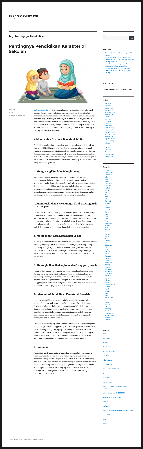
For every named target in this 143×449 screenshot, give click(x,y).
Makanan (108, 256)
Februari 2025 (109, 128)
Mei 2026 (108, 104)
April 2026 (108, 106)
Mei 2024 (108, 147)
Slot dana (106, 356)
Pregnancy (108, 274)
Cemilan (107, 190)
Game (106, 219)
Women (107, 320)
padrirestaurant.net (23, 15)
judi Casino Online (109, 351)
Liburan (107, 252)
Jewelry (107, 241)
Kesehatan (108, 245)
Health (107, 227)
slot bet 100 (106, 338)
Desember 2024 (110, 132)
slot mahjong (107, 364)
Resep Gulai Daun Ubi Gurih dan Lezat (117, 57)
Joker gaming (107, 360)
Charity (107, 192)
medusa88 (106, 406)
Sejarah (107, 291)
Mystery (107, 265)
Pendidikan (108, 271)
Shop (106, 293)
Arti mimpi (108, 175)
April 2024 (108, 150)
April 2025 (108, 123)
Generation (108, 223)
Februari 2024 (109, 154)
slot (104, 373)
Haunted (107, 225)
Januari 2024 (109, 156)
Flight (107, 212)
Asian (106, 177)
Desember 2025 (110, 110)
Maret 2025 (108, 125)
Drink (106, 199)
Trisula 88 (106, 378)
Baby (106, 179)
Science (107, 287)
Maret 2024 (108, 152)
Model (107, 260)
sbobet (105, 419)
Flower (107, 214)
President (108, 276)
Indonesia (108, 232)
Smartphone (109, 298)
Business (108, 186)
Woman (107, 317)
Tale (106, 306)
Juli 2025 (107, 117)
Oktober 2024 (109, 136)
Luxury (107, 254)
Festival (107, 210)
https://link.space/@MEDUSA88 (114, 393)
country (107, 194)
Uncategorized (109, 313)
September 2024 (110, 139)
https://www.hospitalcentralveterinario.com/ (118, 410)
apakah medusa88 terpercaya (112, 397)
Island (107, 236)
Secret (107, 289)
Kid (106, 247)
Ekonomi (108, 201)
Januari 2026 (109, 108)
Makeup (107, 258)
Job (106, 243)
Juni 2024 (108, 145)
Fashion (107, 208)
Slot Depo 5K (107, 402)
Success (107, 304)
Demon (107, 197)
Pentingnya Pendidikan (17, 115)
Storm (107, 302)
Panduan (107, 267)
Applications (109, 173)
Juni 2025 (108, 119)
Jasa (106, 238)
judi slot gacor (107, 382)
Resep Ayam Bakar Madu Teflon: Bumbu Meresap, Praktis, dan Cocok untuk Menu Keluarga (118, 70)
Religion (107, 280)
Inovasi (107, 234)
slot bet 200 (107, 415)
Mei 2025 (108, 121)
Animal (107, 170)
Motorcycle (108, 263)
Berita (11, 113)
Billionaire (108, 184)
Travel (107, 311)
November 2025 (110, 112)
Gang (106, 221)
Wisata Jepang (109, 315)
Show (106, 295)
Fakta (106, 205)
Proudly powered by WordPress (34, 440)
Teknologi (108, 309)
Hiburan (107, 230)
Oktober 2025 (109, 115)
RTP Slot (106, 342)
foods (106, 216)
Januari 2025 (109, 130)
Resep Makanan (110, 284)
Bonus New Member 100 (111, 369)
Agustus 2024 (109, 141)
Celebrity (107, 188)
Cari (104, 35)
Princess (107, 278)
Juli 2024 (107, 143)
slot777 (105, 334)
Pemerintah (108, 269)
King (106, 249)
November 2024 (110, 134)
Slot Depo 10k (107, 347)
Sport (106, 300)
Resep (107, 282)
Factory (107, 203)
